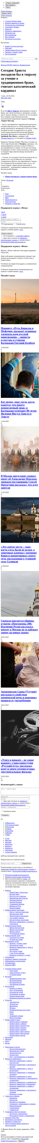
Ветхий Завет (15, 894)
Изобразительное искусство (20, 1010)
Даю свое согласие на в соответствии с (15, 240)
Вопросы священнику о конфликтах (23, 1082)
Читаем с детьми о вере (13, 52)
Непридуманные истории (14, 23)
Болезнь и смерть (16, 988)
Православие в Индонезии (19, 1033)
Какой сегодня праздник (14, 46)
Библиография (15, 908)
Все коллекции (10, 54)
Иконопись (14, 1006)
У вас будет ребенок (17, 953)
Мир (7, 198)
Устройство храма (16, 939)
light (2, 98)
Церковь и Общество (13, 1122)
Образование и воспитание (15, 961)
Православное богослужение (16, 50)
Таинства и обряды (12, 1096)
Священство (14, 1110)
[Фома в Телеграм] (9, 827)
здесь (21, 230)
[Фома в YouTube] (9, 831)
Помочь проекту (7, 233)
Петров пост (14, 1055)
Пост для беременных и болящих (22, 1057)
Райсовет (8, 48)
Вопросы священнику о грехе (21, 1076)
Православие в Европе (18, 1029)
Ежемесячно (20, 224)
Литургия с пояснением (18, 1114)
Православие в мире (12, 1020)
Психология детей (16, 945)
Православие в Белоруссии (20, 1026)
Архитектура (14, 1002)
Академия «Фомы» (12, 27)
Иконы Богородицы (17, 928)
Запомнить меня (9, 811)
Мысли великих (15, 1018)
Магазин (8, 840)
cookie (25, 879)
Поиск (8, 7)
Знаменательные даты (18, 978)
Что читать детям (16, 951)
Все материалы (10, 35)
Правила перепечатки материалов (17, 877)
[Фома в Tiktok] (8, 829)
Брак (7, 194)
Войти (15, 61)
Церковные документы (13, 1120)
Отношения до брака (17, 994)
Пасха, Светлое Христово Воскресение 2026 (19, 913)
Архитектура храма (17, 937)
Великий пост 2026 (17, 1051)
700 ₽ (3, 212)
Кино (12, 1012)
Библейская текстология (19, 898)
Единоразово (8, 224)
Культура (8, 1000)
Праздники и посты (12, 1047)
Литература (14, 1004)
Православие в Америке (19, 1022)
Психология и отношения (14, 25)
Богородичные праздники (19, 920)
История (8, 976)
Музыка (12, 1008)
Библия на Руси (15, 906)
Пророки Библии (16, 900)
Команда (8, 846)
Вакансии (8, 848)
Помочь (9, 11)
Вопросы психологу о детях (20, 955)
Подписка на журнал (13, 39)
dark (5, 98)
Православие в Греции (18, 1028)
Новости (8, 29)
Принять (21, 1141)
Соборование (14, 1108)
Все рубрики (10, 37)
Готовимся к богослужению (15, 1112)
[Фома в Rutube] (8, 833)
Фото (7, 1041)
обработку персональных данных (14, 239)
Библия (8, 890)
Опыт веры (14, 971)
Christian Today (30, 138)
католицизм (9, 196)
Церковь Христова (12, 1118)
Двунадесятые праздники (19, 916)
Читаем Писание (16, 902)
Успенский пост (15, 1053)
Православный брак (17, 996)
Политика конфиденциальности (17, 875)
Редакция (9, 180)
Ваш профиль (10, 5)
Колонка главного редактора (15, 959)
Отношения (9, 957)
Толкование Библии (17, 904)
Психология (9, 986)
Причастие (14, 1100)
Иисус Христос (13, 111)
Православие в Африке (18, 1024)
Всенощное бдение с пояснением (22, 1116)
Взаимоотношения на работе (20, 998)
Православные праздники (14, 910)
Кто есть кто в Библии (18, 896)
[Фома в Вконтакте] (10, 823)
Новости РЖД (10, 965)
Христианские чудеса (17, 973)
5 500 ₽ (3, 217)
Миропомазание (16, 1106)
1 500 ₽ (3, 215)
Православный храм (12, 935)
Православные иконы (13, 926)
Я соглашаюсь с (16, 236)
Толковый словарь (16, 1016)
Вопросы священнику (13, 31)
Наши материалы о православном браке (21, 177)
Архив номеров (11, 852)
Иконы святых (15, 932)
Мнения (8, 1039)
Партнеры (9, 850)
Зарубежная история (17, 984)
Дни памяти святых (17, 918)
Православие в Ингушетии (20, 1031)
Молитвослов (10, 33)
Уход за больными (16, 990)
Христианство (10, 202)
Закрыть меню (6, 13)
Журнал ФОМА (7, 65)
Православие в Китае (17, 1035)
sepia (9, 98)
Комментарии (25, 65)
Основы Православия (13, 21)
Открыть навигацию (12, 3)
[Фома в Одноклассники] (12, 825)
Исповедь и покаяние (17, 1102)
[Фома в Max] (7, 835)
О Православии (15, 975)
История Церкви (16, 980)
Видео (7, 1043)
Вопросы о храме (16, 1094)
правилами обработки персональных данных (18, 869)
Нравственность (11, 200)
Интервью (9, 1037)
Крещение (13, 1098)
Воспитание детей (12, 941)
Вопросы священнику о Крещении (22, 1084)
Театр (12, 1014)
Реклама (8, 842)
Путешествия (10, 963)
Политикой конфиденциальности (13, 242)
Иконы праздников (17, 930)
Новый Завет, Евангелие (19, 892)
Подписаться (26, 863)
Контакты (8, 844)
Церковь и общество (12, 204)
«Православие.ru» (7, 138)
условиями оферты (22, 236)
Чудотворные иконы (17, 934)
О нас (7, 838)
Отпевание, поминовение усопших (23, 1104)
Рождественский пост (18, 1049)
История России (16, 982)
